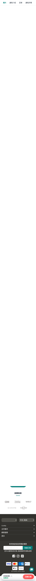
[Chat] (31, 569)
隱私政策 (29, 551)
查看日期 (28, 577)
